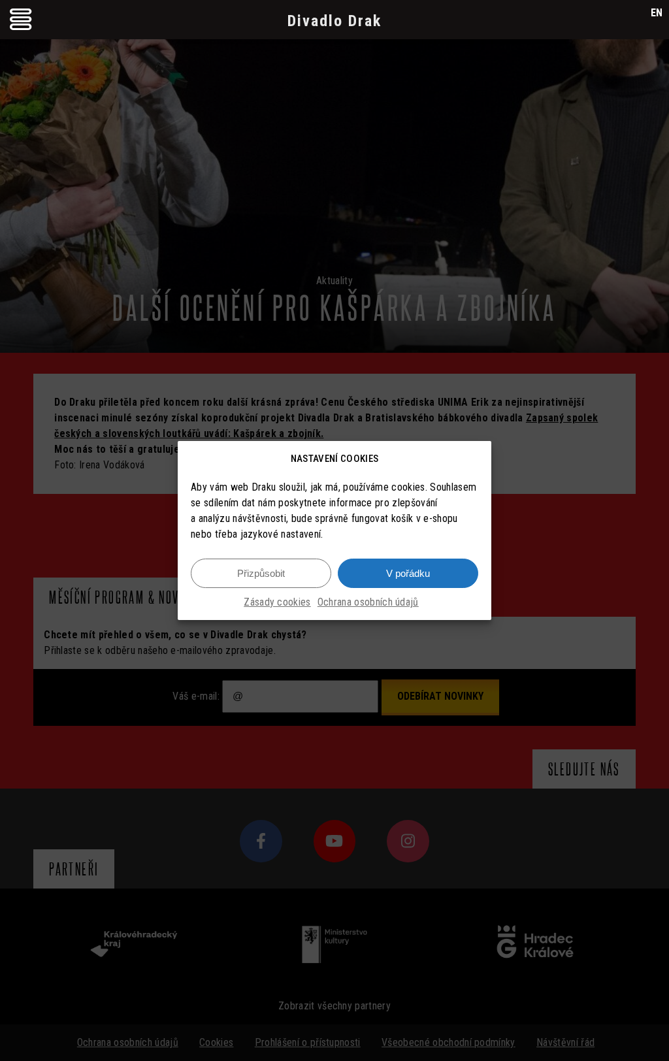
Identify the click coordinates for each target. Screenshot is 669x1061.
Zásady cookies (277, 602)
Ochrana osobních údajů (368, 602)
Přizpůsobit (261, 573)
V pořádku (408, 573)
